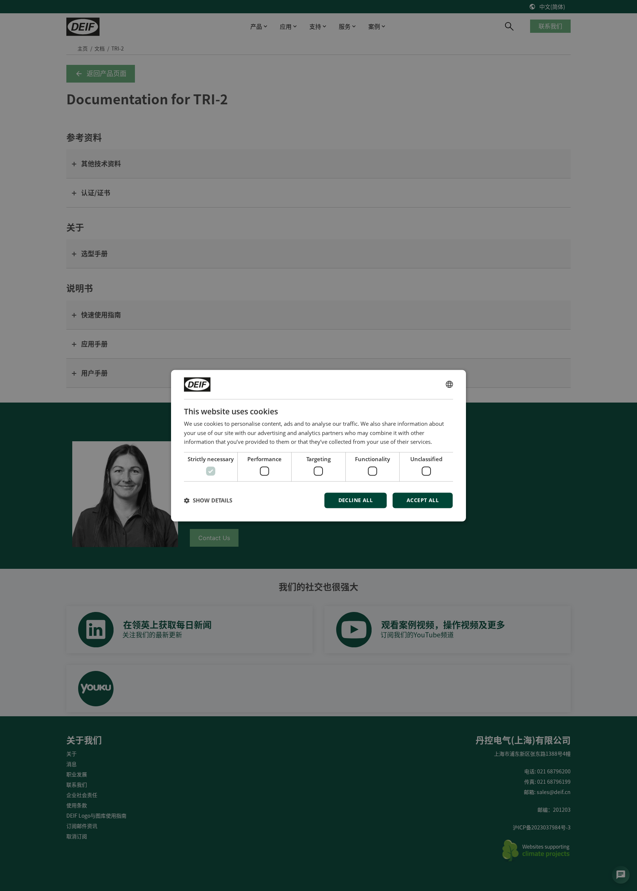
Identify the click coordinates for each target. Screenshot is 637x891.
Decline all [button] (355, 500)
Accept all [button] (423, 500)
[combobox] (449, 384)
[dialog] (318, 445)
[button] (208, 500)
